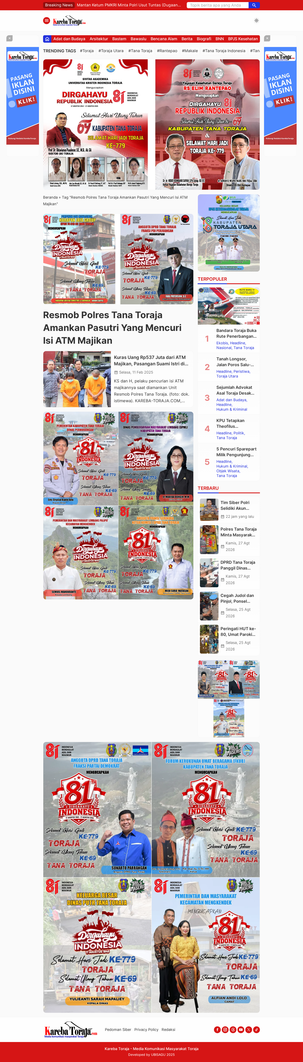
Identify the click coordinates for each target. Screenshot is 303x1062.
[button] (254, 5)
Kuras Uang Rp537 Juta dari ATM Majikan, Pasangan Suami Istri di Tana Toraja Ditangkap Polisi (150, 364)
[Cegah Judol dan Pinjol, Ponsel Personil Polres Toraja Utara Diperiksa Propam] (209, 606)
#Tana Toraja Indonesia (224, 50)
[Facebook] (217, 1029)
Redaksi (168, 1029)
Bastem (119, 38)
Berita (187, 38)
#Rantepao (167, 50)
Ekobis (222, 343)
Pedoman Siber (118, 1029)
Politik (239, 433)
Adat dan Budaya (69, 38)
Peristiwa (241, 371)
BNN (220, 38)
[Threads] (233, 1029)
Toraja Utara (227, 376)
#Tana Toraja (140, 50)
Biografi (204, 38)
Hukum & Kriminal (231, 409)
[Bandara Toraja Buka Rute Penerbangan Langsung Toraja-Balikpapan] (229, 306)
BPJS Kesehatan (243, 38)
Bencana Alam (164, 38)
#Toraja (87, 50)
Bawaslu (138, 38)
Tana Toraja (244, 348)
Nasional (223, 348)
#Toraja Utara (111, 50)
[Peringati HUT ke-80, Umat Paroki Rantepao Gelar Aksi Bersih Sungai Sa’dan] (209, 639)
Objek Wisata (227, 471)
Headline (237, 343)
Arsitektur (99, 38)
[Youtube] (240, 1029)
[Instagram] (225, 1029)
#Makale (190, 50)
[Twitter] (248, 1029)
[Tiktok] (256, 1029)
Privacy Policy (146, 1029)
